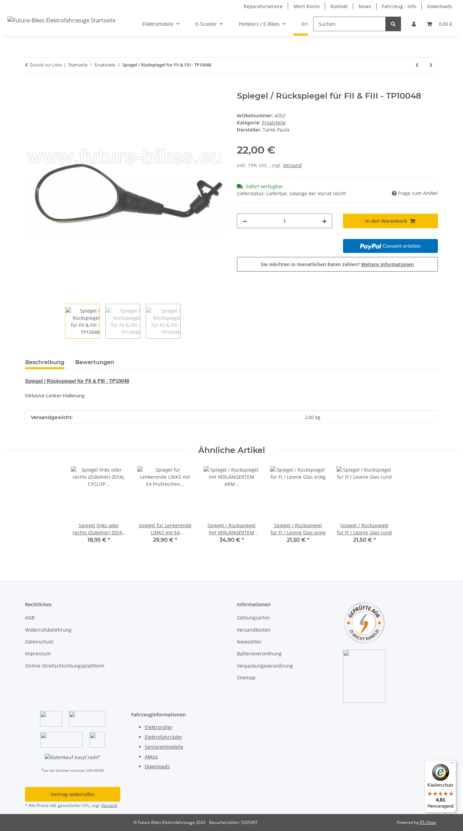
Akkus (151, 756)
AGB (30, 617)
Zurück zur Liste (46, 65)
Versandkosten (253, 630)
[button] (413, 24)
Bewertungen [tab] (94, 362)
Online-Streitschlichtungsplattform (64, 665)
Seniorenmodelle (164, 747)
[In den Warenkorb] (30, 87)
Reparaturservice (263, 6)
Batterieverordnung (259, 653)
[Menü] (452, 764)
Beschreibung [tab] (44, 362)
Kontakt (339, 6)
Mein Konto (307, 6)
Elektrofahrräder (163, 737)
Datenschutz (39, 641)
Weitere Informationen (387, 264)
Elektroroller (159, 727)
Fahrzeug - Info (399, 6)
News (365, 6)
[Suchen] (393, 24)
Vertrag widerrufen (73, 794)
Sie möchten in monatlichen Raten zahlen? (337, 264)
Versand (292, 165)
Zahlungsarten (253, 617)
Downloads (439, 6)
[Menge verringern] (244, 221)
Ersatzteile (274, 122)
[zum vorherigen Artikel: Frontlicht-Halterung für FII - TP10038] (417, 65)
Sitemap (246, 677)
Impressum (38, 653)
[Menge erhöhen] (324, 221)
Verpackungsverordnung (265, 665)
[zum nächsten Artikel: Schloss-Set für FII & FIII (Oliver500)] (431, 65)
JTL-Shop (428, 822)
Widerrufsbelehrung (48, 630)
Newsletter (249, 641)
